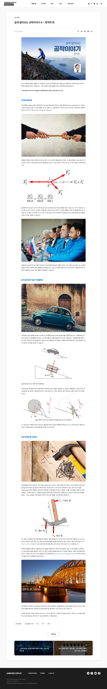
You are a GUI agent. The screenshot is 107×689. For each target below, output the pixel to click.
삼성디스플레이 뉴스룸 (29, 623)
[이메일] (88, 31)
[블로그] (85, 31)
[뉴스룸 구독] (89, 4)
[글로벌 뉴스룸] (99, 673)
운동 (38, 623)
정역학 (48, 623)
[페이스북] (78, 31)
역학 (43, 623)
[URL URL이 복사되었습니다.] (91, 31)
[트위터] (81, 31)
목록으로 (53, 634)
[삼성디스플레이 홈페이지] (88, 673)
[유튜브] (95, 673)
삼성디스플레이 (18, 623)
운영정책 (42, 673)
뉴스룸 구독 (51, 673)
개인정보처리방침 (32, 673)
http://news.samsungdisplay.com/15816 (65, 554)
